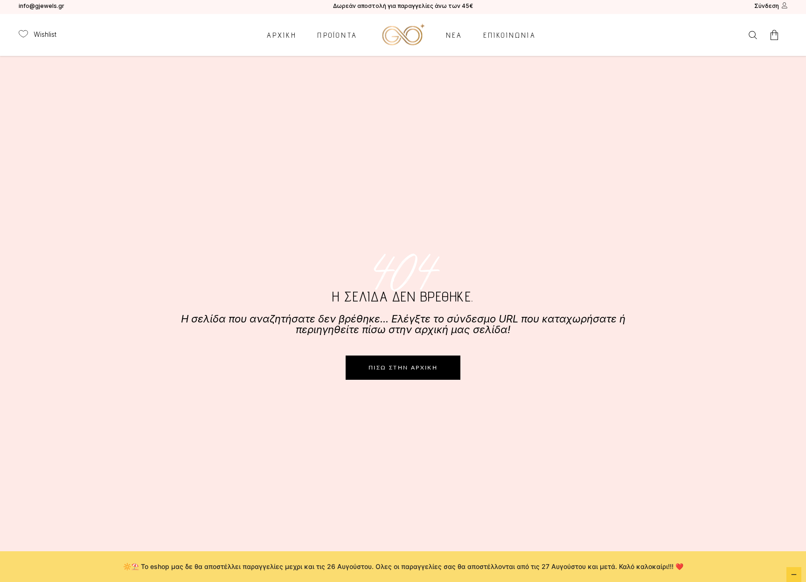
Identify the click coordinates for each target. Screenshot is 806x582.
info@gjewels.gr (41, 5)
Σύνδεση (766, 5)
